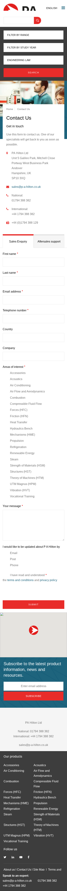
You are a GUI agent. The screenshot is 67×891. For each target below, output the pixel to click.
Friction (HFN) (19, 416)
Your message (12, 506)
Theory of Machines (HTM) (27, 477)
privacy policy (48, 580)
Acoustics (16, 379)
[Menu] (63, 8)
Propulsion (17, 440)
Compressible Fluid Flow (26, 403)
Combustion (17, 397)
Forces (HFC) (18, 409)
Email (13, 553)
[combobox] (53, 8)
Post (13, 559)
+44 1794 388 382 (14, 885)
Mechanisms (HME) (22, 434)
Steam (14, 459)
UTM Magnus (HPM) (23, 483)
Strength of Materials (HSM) (27, 465)
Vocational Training (22, 496)
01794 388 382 (47, 880)
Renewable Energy (22, 453)
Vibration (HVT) (20, 490)
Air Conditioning (20, 385)
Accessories (18, 372)
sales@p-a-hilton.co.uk (17, 880)
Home (9, 109)
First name (9, 253)
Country (8, 329)
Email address (12, 291)
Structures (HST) (20, 471)
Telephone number (14, 310)
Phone (14, 565)
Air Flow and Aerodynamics (27, 391)
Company (9, 348)
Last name (9, 272)
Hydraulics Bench (21, 428)
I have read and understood (27, 575)
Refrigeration (18, 447)
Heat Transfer (18, 422)
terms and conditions (20, 580)
